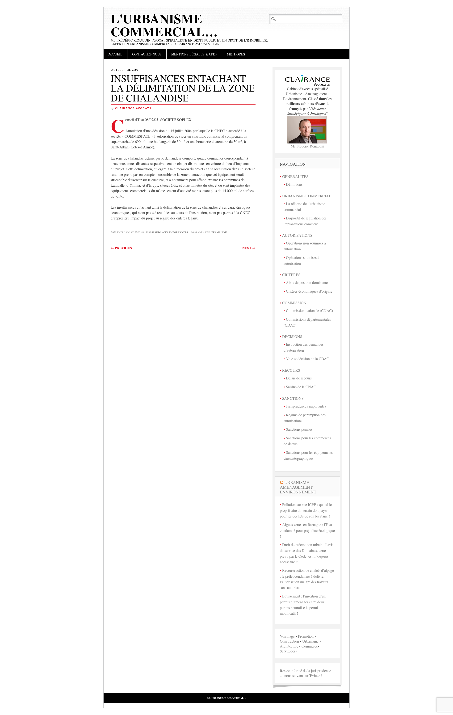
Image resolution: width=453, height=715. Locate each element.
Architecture (289, 646)
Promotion (306, 636)
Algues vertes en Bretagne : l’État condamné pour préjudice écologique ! (307, 530)
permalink (219, 232)
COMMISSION (294, 302)
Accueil (115, 54)
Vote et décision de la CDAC (307, 358)
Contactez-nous (147, 54)
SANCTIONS (293, 398)
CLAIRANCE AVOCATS (133, 108)
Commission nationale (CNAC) (309, 310)
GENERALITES (295, 176)
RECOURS (291, 370)
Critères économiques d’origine (309, 291)
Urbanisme (310, 641)
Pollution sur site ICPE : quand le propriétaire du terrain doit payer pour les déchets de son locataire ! (306, 510)
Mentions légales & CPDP (194, 54)
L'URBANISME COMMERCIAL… (164, 25)
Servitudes (287, 650)
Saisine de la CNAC (301, 386)
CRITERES (291, 274)
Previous (121, 247)
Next (249, 247)
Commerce (310, 646)
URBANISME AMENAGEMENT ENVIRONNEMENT (298, 487)
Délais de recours (299, 377)
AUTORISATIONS (297, 235)
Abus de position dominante (307, 282)
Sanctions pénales (299, 429)
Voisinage (287, 636)
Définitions (294, 184)
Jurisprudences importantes (167, 232)
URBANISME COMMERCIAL (306, 195)
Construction (289, 641)
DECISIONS (292, 336)
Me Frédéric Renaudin (307, 145)
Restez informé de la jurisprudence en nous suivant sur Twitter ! (305, 673)
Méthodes (236, 54)
